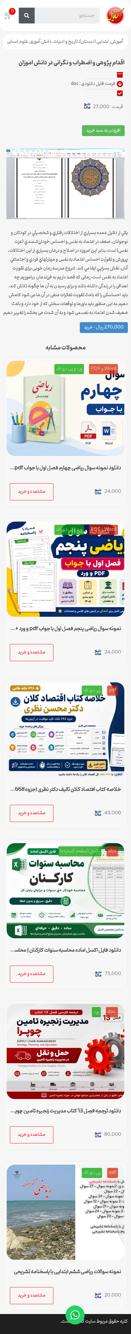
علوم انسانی (17, 41)
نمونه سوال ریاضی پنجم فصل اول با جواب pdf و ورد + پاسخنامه (68, 631)
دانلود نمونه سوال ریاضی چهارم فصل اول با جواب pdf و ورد (66, 470)
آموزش (117, 41)
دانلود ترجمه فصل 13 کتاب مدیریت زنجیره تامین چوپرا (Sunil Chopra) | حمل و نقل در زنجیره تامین (66, 1113)
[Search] (27, 15)
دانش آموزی (41, 41)
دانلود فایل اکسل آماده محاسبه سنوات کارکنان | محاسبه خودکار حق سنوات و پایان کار (65, 953)
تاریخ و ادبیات (65, 41)
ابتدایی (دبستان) (94, 41)
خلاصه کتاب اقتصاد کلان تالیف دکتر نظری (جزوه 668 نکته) (68, 792)
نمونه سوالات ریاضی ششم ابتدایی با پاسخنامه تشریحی (67, 1272)
